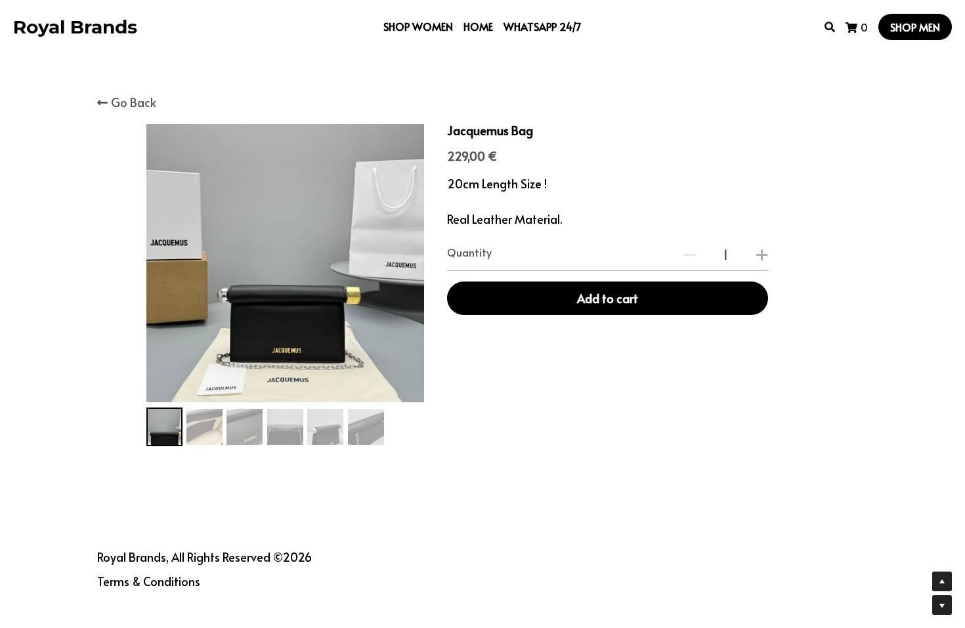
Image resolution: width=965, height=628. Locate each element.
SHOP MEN (915, 27)
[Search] (830, 26)
